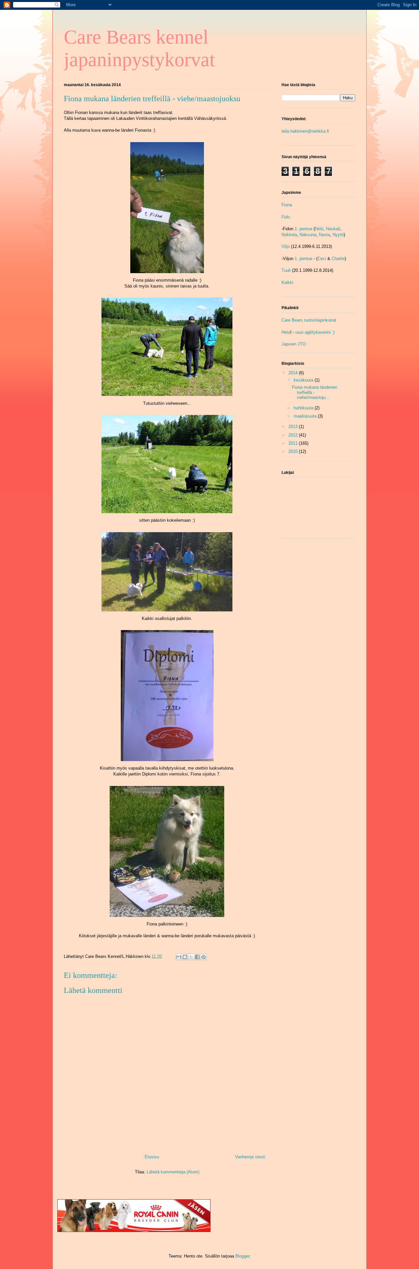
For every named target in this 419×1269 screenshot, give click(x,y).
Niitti (319, 228)
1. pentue (303, 228)
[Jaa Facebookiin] (197, 957)
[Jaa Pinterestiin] (203, 957)
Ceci (322, 258)
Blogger (242, 1256)
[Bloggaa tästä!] (185, 957)
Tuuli (286, 270)
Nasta (324, 234)
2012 (293, 435)
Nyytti (338, 234)
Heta (286, 332)
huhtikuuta (304, 407)
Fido (286, 217)
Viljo (286, 246)
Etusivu (152, 1156)
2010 (293, 451)
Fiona (287, 204)
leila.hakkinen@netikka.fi (305, 131)
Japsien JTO (294, 344)
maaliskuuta (306, 416)
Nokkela (289, 234)
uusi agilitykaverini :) (315, 332)
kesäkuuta (304, 380)
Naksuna (308, 234)
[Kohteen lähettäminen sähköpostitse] (178, 957)
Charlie (338, 258)
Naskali (333, 228)
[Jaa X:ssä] (191, 957)
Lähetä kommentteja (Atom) (173, 1171)
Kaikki (287, 282)
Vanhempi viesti (250, 1156)
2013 (293, 426)
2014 (293, 372)
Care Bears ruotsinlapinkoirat (309, 320)
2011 (293, 443)
